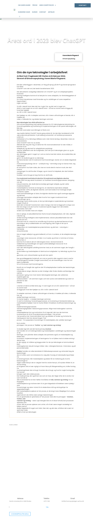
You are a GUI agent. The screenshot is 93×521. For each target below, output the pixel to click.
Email (73, 498)
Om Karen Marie (24, 5)
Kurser (34, 12)
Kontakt (42, 12)
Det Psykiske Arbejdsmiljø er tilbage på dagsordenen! (31, 444)
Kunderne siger (24, 12)
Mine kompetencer (46, 5)
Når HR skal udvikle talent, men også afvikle (28, 430)
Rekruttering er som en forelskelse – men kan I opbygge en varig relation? (39, 459)
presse (34, 5)
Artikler (51, 12)
